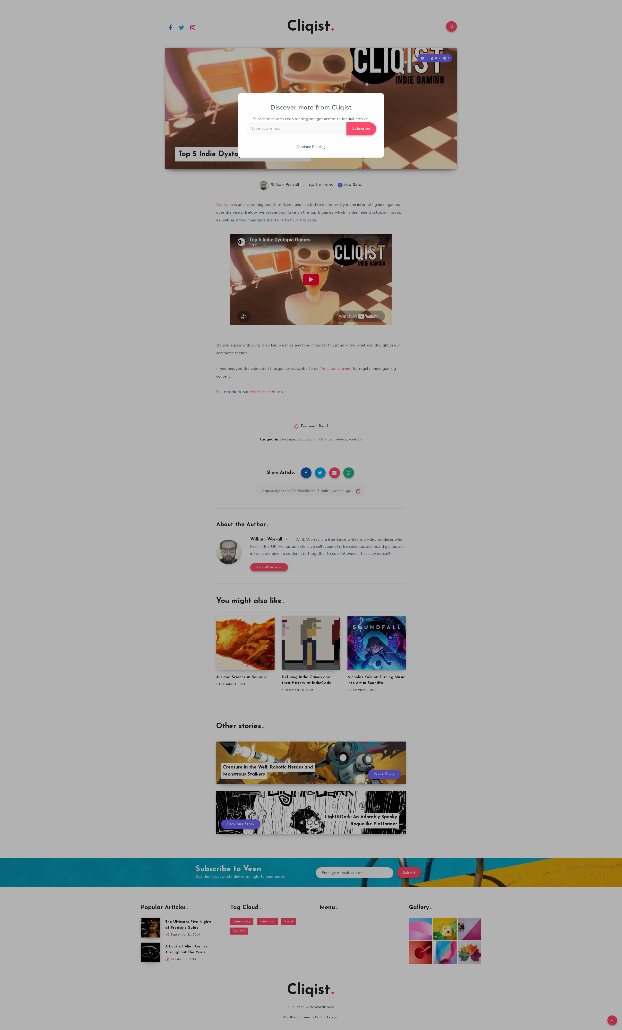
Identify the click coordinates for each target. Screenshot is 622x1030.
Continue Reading (311, 146)
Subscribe (361, 129)
